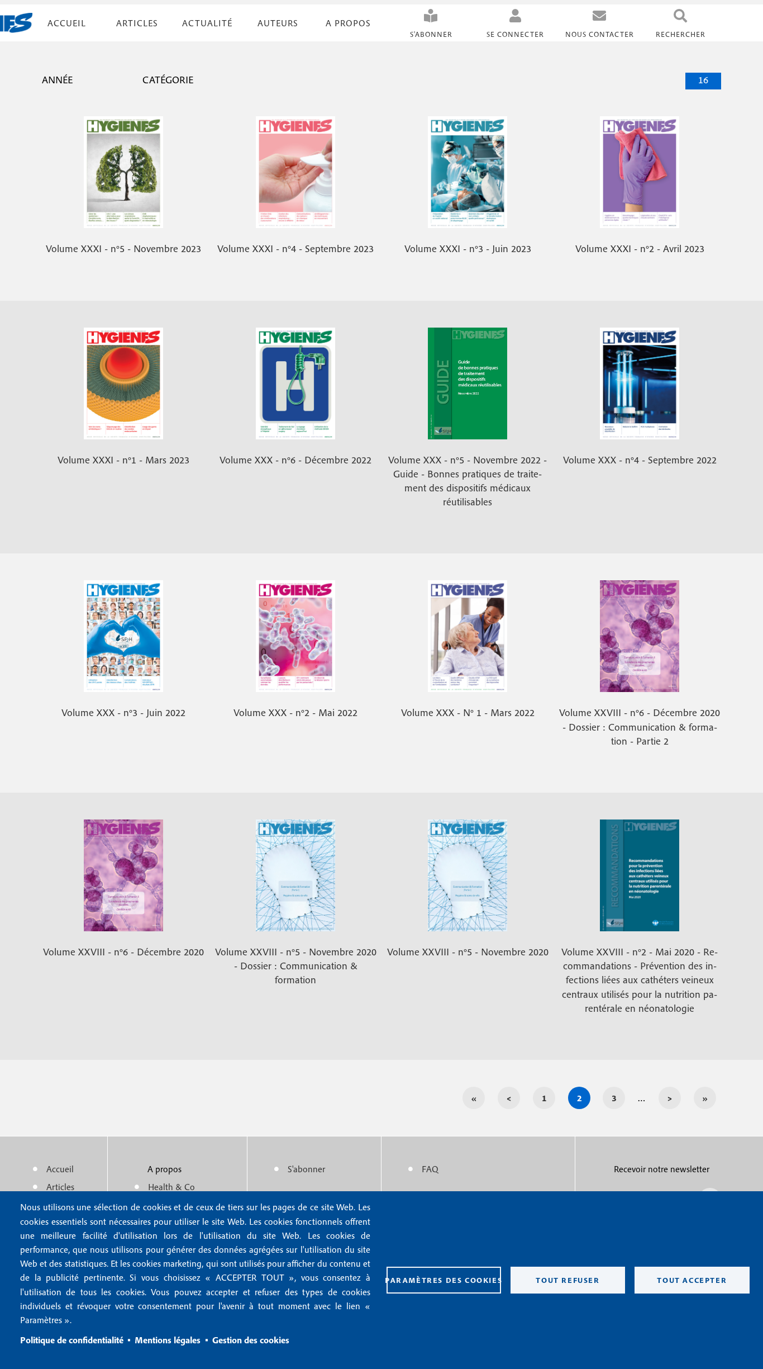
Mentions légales (168, 1340)
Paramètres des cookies (444, 1280)
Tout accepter (692, 1280)
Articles (60, 1186)
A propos (348, 23)
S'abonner (431, 34)
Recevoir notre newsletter (661, 1168)
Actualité (207, 23)
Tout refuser (567, 1280)
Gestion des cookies (250, 1340)
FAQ (430, 1168)
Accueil (66, 23)
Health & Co (171, 1186)
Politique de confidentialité (71, 1340)
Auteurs (277, 23)
